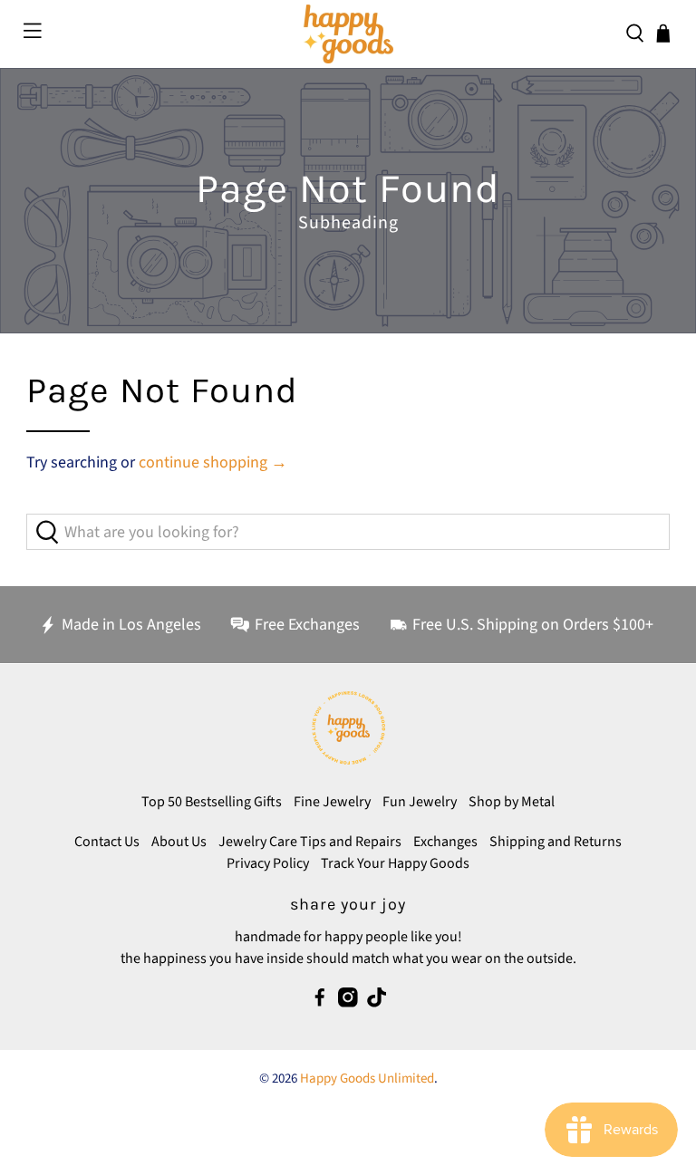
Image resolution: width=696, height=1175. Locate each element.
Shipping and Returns (555, 842)
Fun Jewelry (419, 802)
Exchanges (445, 842)
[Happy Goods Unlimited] (348, 34)
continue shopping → (213, 462)
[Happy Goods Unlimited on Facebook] (320, 1003)
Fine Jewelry (332, 802)
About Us (179, 842)
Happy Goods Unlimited (367, 1078)
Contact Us (107, 842)
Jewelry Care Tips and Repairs (309, 842)
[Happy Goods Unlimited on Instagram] (348, 1003)
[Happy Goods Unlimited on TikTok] (377, 1003)
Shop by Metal (512, 802)
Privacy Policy (268, 863)
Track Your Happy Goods (395, 863)
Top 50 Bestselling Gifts (211, 802)
